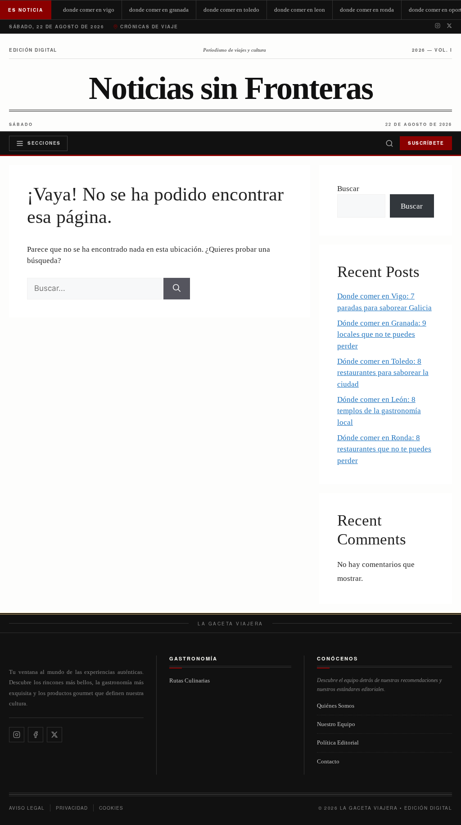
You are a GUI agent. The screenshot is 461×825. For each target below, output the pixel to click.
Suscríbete (426, 143)
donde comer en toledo (231, 9)
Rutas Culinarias (189, 680)
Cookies (111, 808)
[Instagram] (437, 26)
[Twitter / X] (449, 26)
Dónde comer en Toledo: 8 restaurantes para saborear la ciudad (383, 372)
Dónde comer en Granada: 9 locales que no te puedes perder (381, 334)
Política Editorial (338, 742)
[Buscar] (389, 143)
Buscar (348, 188)
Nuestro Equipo (336, 724)
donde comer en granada (159, 9)
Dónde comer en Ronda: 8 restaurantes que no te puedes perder (384, 449)
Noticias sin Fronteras (231, 88)
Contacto (328, 761)
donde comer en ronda (367, 9)
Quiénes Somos (335, 705)
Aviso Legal (27, 808)
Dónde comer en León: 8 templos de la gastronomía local (379, 411)
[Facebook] (35, 734)
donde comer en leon (299, 9)
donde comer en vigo (88, 9)
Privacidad (72, 808)
